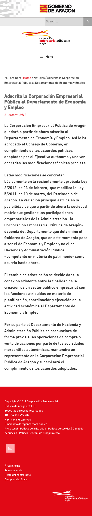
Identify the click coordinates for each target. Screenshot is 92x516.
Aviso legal (11, 428)
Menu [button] (49, 56)
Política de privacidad (33, 428)
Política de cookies (59, 428)
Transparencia (13, 470)
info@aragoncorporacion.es (30, 424)
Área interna (12, 466)
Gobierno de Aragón (57, 8)
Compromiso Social (16, 479)
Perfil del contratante (18, 475)
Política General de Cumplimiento (39, 433)
